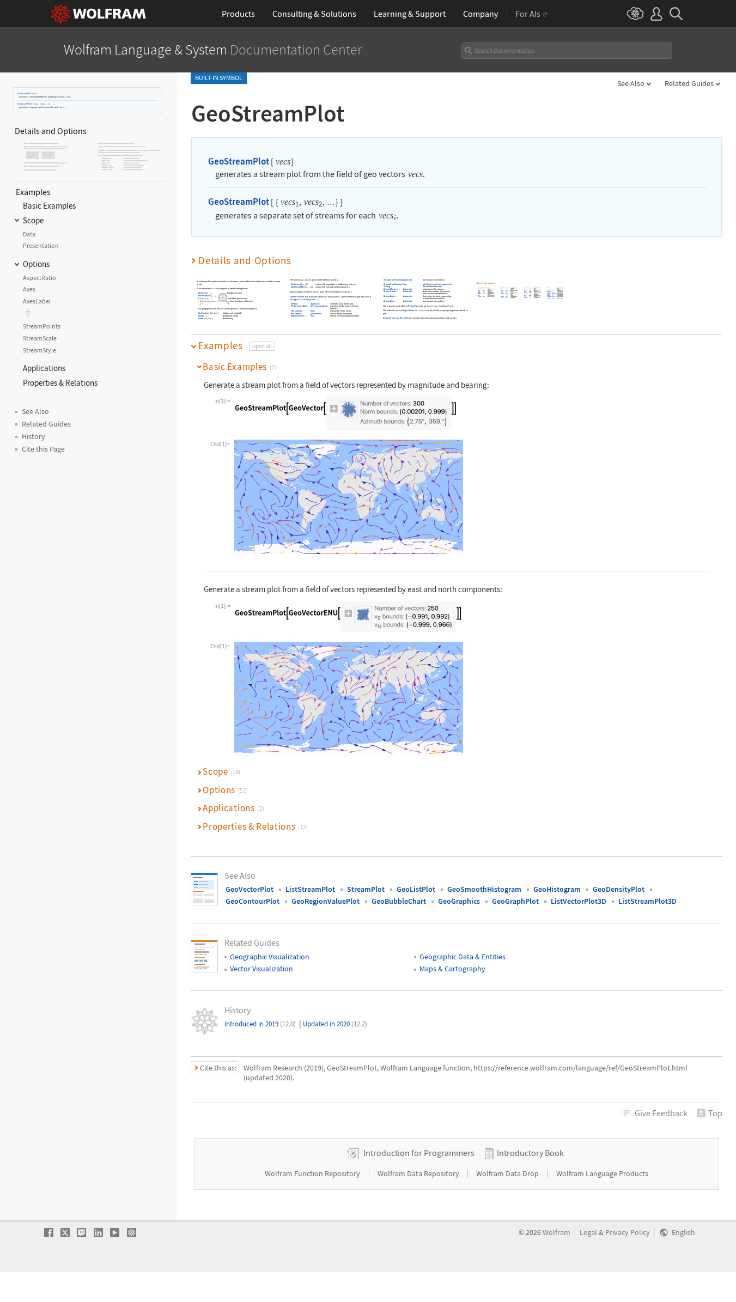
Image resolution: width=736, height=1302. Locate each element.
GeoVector (203, 292)
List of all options (307, 299)
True (312, 315)
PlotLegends (296, 310)
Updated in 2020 (335, 1024)
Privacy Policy (627, 1232)
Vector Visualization (261, 969)
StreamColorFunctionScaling (393, 285)
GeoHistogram (557, 889)
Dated (201, 319)
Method (294, 303)
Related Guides (689, 83)
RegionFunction (298, 315)
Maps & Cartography (452, 969)
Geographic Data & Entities (462, 957)
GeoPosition (203, 313)
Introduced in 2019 (260, 1024)
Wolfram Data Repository (419, 1173)
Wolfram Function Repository (313, 1173)
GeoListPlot (416, 889)
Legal (588, 1232)
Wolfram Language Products (602, 1173)
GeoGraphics (334, 296)
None (313, 310)
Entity (200, 315)
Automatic (315, 303)
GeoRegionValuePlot (325, 901)
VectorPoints (389, 318)
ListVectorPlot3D (578, 901)
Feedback (661, 1113)
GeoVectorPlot (249, 889)
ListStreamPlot (310, 889)
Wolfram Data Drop (508, 1173)
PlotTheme (296, 313)
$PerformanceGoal (319, 306)
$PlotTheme (316, 313)
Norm (445, 306)
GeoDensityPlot (618, 889)
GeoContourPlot (252, 901)
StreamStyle (389, 301)
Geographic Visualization (269, 957)
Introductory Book (530, 1152)
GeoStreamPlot (23, 93)
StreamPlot (366, 889)
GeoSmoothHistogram (484, 889)
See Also (630, 83)
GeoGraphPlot (515, 901)
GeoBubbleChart (399, 901)
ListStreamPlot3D (647, 901)
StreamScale (390, 296)
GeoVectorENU (204, 295)
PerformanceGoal (299, 306)
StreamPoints (390, 291)
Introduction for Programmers (419, 1152)
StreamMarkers (391, 289)
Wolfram (556, 1232)
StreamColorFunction (393, 279)
